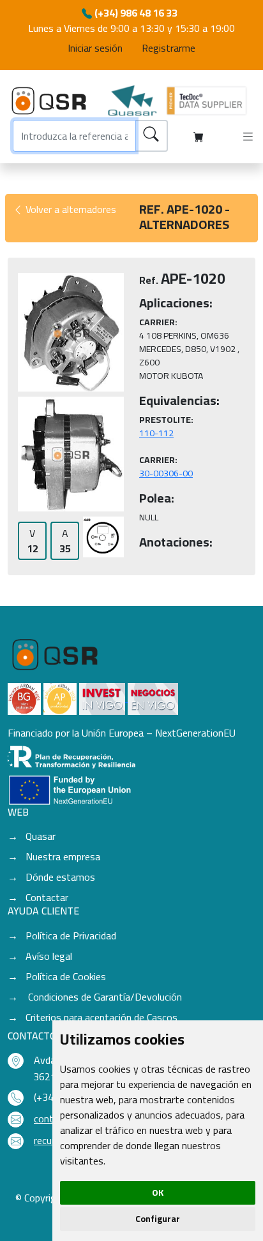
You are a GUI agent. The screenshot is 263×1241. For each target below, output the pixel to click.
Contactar (47, 897)
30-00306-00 (166, 473)
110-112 (156, 433)
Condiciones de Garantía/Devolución (104, 996)
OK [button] (157, 1192)
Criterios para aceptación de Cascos (101, 1017)
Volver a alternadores (69, 209)
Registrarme (168, 47)
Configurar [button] (157, 1218)
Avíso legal (49, 956)
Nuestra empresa (63, 856)
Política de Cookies (66, 976)
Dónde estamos (60, 877)
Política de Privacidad (71, 935)
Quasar (41, 836)
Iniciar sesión (95, 47)
